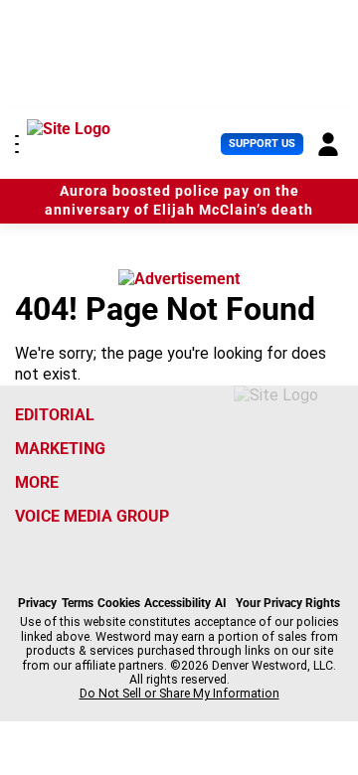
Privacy (37, 603)
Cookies (118, 603)
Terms (77, 603)
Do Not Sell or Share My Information (179, 693)
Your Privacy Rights (288, 603)
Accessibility (177, 603)
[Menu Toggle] (17, 144)
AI (221, 603)
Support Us (262, 143)
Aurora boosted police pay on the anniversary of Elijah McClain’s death (179, 201)
